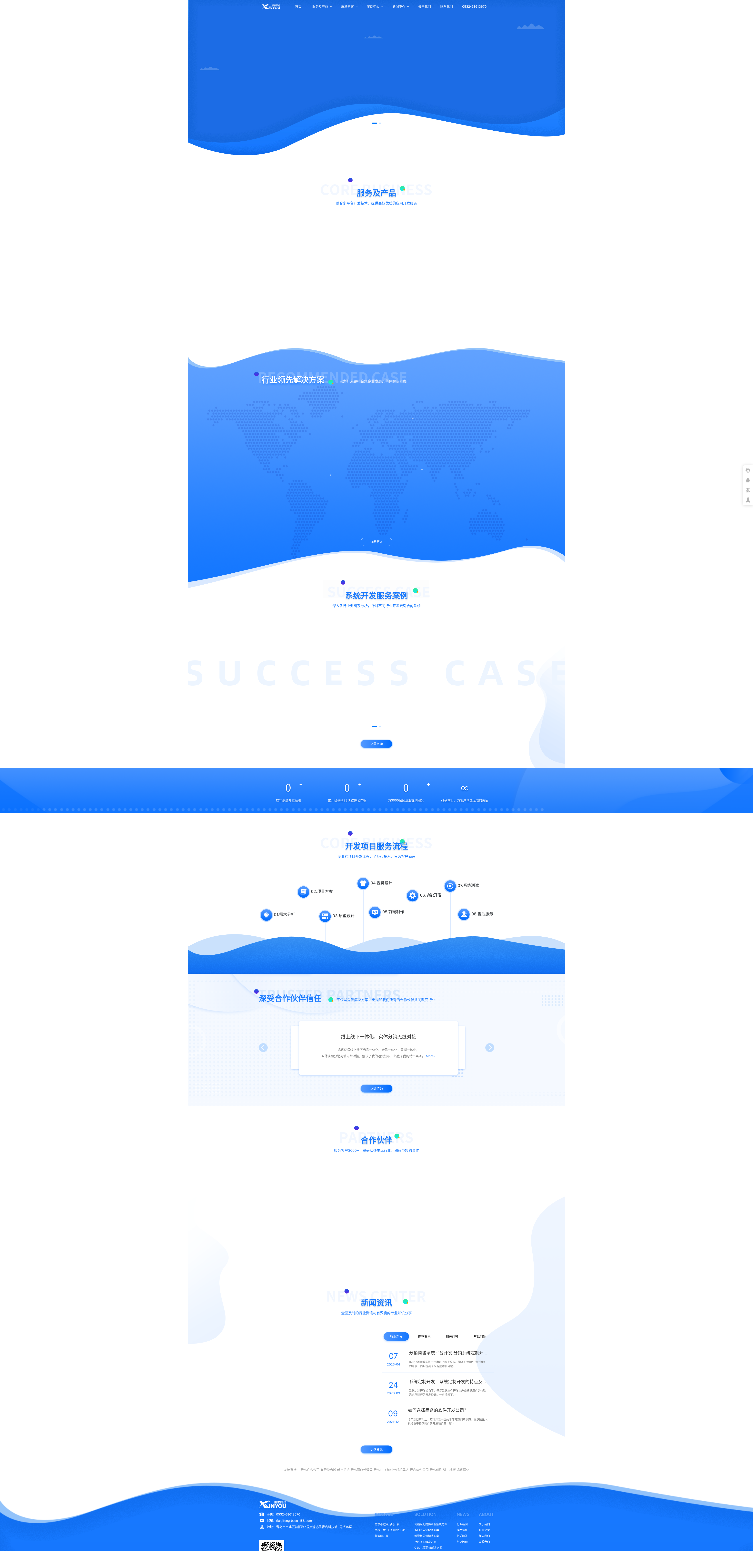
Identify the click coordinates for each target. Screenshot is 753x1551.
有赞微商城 (328, 1470)
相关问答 (452, 1336)
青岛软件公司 (419, 1470)
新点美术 (343, 1470)
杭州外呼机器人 (398, 1470)
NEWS (463, 1514)
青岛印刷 (436, 1470)
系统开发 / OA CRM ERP (390, 1530)
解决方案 (347, 6)
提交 (461, 158)
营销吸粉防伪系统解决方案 (430, 1524)
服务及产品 (320, 6)
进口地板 (449, 1470)
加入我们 (484, 1535)
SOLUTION (425, 1514)
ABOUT (486, 1514)
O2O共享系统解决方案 (428, 1547)
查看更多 (376, 542)
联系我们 (446, 6)
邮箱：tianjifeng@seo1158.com (289, 1521)
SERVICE (384, 1514)
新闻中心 (399, 6)
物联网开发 (381, 1535)
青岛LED (380, 1470)
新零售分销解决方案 (426, 1535)
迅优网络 (463, 1470)
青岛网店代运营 (362, 1470)
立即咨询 (293, 312)
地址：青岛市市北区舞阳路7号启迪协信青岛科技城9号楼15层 (309, 1527)
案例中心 (373, 6)
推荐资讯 (424, 1336)
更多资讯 (376, 1449)
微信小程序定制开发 (387, 1524)
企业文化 (484, 1530)
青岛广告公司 (310, 1470)
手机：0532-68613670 (283, 1514)
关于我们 (424, 6)
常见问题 (480, 1336)
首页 (298, 6)
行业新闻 (396, 1336)
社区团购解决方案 (425, 1541)
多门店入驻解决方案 (426, 1530)
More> (432, 1054)
